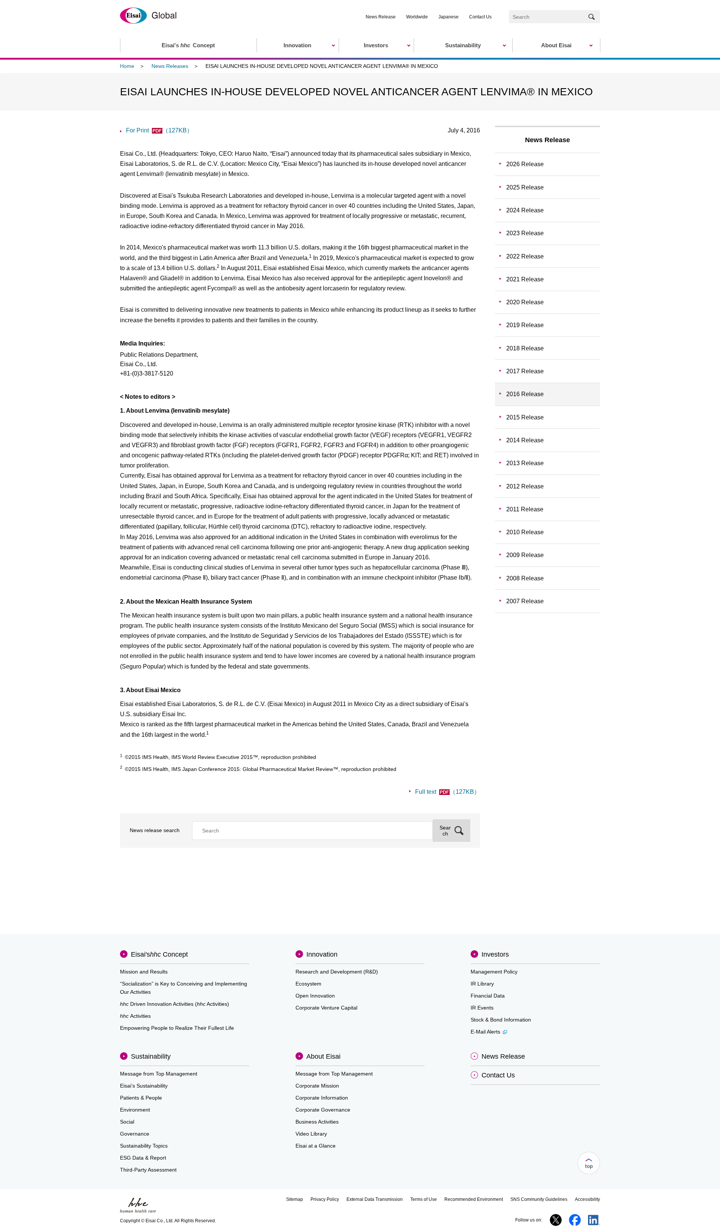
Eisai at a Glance (316, 1146)
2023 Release (525, 233)
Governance (134, 1134)
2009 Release (525, 555)
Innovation (322, 954)
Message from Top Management (158, 1074)
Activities (135, 1016)
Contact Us (480, 17)
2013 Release (525, 463)
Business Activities (317, 1122)
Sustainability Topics (144, 1146)
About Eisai (323, 1056)
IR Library (482, 984)
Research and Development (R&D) (337, 972)
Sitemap (294, 1199)
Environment (135, 1110)
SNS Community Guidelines (538, 1199)
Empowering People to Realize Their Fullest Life (177, 1028)
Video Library (311, 1134)
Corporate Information (322, 1098)
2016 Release (525, 394)
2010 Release (525, 532)
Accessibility (587, 1199)
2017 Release (525, 371)
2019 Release (525, 325)
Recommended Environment (473, 1199)
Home (127, 66)
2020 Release (525, 302)
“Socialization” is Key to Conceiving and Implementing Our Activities (183, 988)
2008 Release (525, 578)
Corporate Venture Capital (326, 1008)
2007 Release (525, 601)
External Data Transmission (374, 1199)
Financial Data (488, 996)
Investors (495, 954)
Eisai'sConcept (159, 954)
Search (445, 831)
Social (127, 1122)
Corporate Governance (323, 1110)
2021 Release (525, 279)
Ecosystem (308, 984)
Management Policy (494, 972)
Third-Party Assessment (148, 1170)
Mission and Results (144, 972)
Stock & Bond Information (501, 1020)
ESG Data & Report (143, 1158)
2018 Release (525, 348)
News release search (155, 830)
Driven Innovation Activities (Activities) (174, 1004)
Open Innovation (315, 996)
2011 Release (524, 509)
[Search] (591, 16)
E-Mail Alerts (485, 1032)
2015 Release (525, 417)
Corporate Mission (317, 1086)
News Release (381, 17)
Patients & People (141, 1098)
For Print (159, 130)
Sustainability (151, 1056)
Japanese (448, 17)
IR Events (482, 1008)
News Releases (170, 66)
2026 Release (525, 164)
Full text (447, 792)
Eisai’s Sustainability (144, 1086)
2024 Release (525, 210)
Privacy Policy (324, 1199)
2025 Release (525, 187)
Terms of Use (423, 1199)
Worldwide (417, 17)
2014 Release (525, 440)
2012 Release (525, 486)
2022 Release (525, 256)
